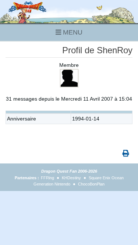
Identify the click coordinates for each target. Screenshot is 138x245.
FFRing (47, 178)
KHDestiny (71, 178)
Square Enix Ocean (106, 178)
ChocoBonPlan (91, 184)
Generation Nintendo (51, 184)
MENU (71, 32)
